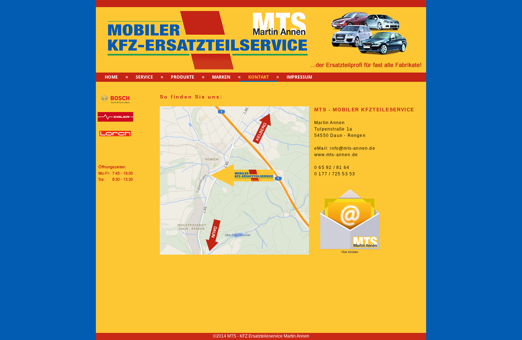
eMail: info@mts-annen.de (344, 148)
